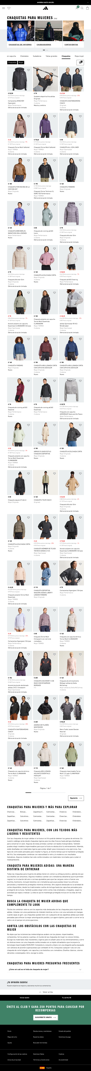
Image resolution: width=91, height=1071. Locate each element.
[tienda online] (45, 9)
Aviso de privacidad (14, 1060)
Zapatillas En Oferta (38, 812)
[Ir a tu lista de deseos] (9, 8)
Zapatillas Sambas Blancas (11, 817)
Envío (9, 1031)
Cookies (61, 1054)
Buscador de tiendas (40, 1043)
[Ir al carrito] (87, 8)
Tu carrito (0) (66, 998)
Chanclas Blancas (63, 817)
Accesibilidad (63, 1060)
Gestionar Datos (38, 1054)
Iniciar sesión (24, 998)
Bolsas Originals (23, 812)
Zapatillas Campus (50, 821)
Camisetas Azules (37, 817)
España (48, 1068)
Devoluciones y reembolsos (42, 1031)
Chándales (77, 816)
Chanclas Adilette (10, 812)
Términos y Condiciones (41, 1060)
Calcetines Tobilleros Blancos (24, 817)
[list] (45, 56)
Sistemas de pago (65, 1037)
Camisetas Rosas (50, 817)
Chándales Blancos (77, 812)
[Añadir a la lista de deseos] (28, 70)
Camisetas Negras (37, 821)
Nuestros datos (38, 1037)
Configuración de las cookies (17, 1054)
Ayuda (10, 1043)
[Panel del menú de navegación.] (3, 8)
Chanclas (63, 821)
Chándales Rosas (77, 821)
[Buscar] (82, 8)
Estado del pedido (65, 1031)
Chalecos (63, 812)
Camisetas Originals (50, 812)
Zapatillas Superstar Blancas (11, 821)
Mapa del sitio (12, 1037)
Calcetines (24, 821)
